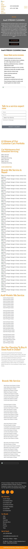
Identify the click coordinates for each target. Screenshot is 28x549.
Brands (14, 17)
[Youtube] (12, 492)
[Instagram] (7, 492)
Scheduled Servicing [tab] (6, 158)
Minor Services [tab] (5, 154)
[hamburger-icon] (25, 7)
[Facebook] (3, 492)
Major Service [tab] (4, 156)
